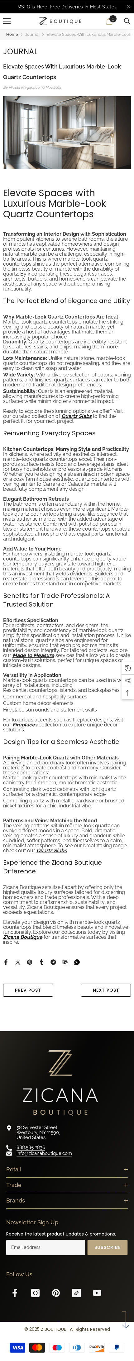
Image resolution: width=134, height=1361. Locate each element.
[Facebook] (6, 962)
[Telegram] (53, 962)
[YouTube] (97, 1293)
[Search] (127, 21)
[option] (67, 7)
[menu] (7, 21)
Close (128, 7)
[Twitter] (18, 962)
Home (12, 34)
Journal (32, 34)
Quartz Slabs (76, 416)
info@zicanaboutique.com (44, 1153)
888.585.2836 (31, 1147)
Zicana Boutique (22, 937)
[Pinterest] (29, 962)
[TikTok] (76, 1293)
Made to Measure (33, 655)
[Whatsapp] (77, 962)
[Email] (65, 962)
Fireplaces (24, 725)
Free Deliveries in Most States (83, 6)
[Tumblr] (41, 962)
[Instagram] (35, 1293)
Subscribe (107, 1247)
